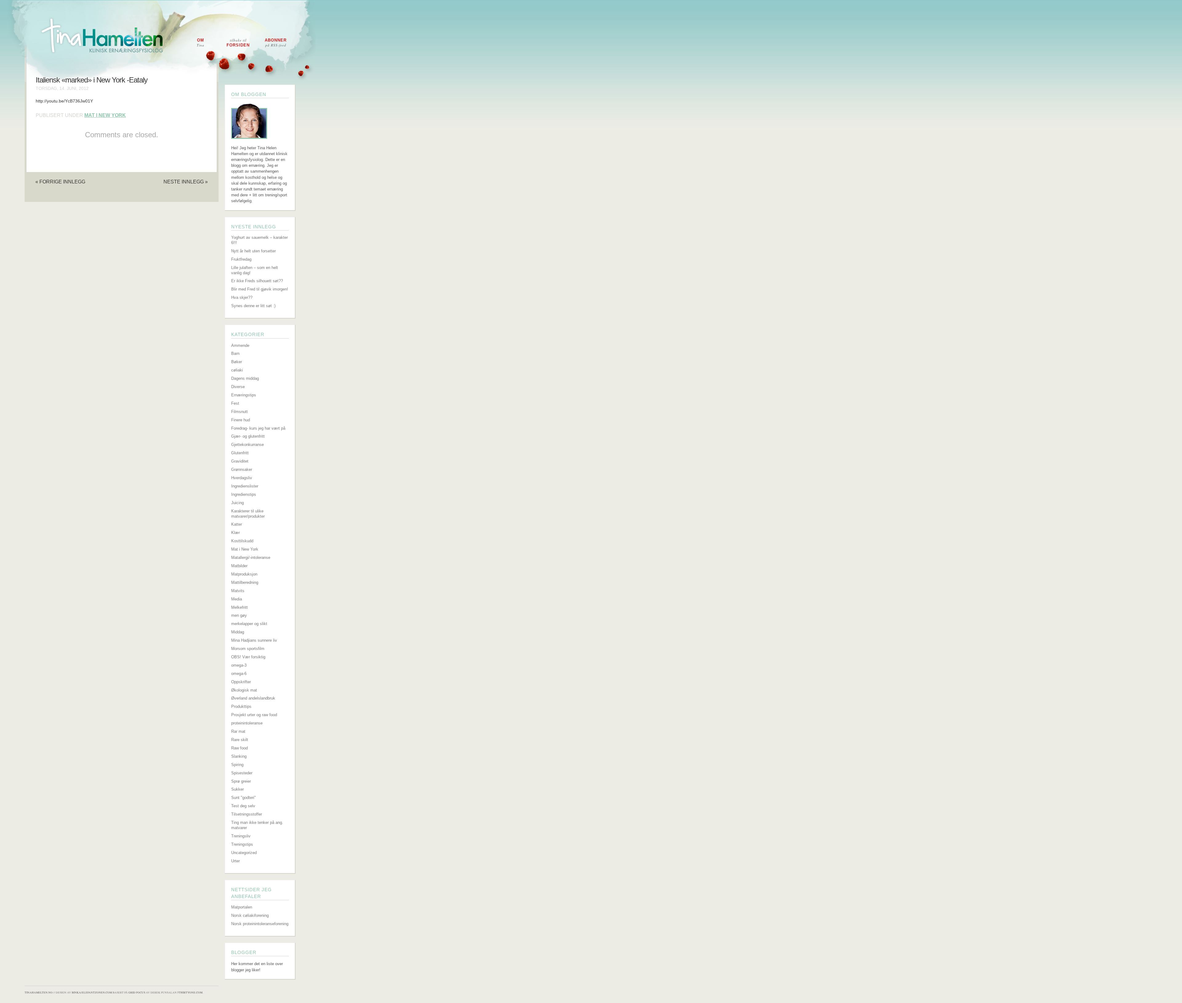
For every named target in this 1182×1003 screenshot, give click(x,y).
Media (236, 599)
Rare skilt (239, 739)
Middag (237, 632)
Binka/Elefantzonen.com (92, 992)
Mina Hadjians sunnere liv (254, 640)
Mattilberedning (244, 582)
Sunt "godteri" (243, 797)
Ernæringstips (243, 395)
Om (200, 42)
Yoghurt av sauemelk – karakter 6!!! (259, 240)
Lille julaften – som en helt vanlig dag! (254, 270)
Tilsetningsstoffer (246, 814)
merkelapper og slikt (249, 623)
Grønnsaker (241, 469)
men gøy (239, 615)
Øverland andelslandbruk (253, 698)
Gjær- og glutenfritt (248, 436)
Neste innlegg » (185, 181)
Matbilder (239, 566)
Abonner (276, 42)
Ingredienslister (244, 486)
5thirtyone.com (190, 992)
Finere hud (240, 420)
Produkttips (241, 706)
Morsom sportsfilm (247, 648)
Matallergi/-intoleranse (250, 557)
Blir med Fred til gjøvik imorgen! (259, 289)
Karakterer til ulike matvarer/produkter (248, 514)
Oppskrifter (241, 682)
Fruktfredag (241, 259)
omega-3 (239, 665)
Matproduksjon (244, 574)
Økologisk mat (244, 690)
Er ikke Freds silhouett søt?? (257, 281)
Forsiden (238, 42)
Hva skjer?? (241, 297)
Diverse (238, 386)
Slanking (239, 756)
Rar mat (238, 731)
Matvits (237, 590)
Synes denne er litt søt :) (253, 305)
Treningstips (242, 844)
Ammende (240, 345)
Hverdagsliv (241, 477)
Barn (235, 353)
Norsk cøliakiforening (250, 915)
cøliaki (237, 370)
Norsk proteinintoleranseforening (259, 923)
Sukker (237, 789)
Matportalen (241, 907)
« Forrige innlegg (60, 181)
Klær (235, 532)
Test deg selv (243, 806)
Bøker (236, 361)
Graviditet (239, 461)
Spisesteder (241, 773)
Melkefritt (239, 607)
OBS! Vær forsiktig (248, 657)
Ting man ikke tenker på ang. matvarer (257, 825)
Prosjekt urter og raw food (254, 714)
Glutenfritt (240, 453)
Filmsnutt (239, 411)
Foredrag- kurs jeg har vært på (258, 428)
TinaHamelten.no (39, 992)
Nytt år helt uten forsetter (253, 251)
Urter (235, 861)
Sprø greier (241, 781)
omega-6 (239, 673)
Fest (235, 403)
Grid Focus (136, 992)
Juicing (237, 502)
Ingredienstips (243, 494)
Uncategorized (244, 852)
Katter (236, 524)
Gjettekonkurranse (247, 444)
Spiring (237, 764)
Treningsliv (241, 836)
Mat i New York (105, 115)
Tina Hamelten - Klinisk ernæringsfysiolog (595, 41)
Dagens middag (245, 378)
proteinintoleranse (247, 723)
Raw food (239, 748)
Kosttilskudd (242, 541)
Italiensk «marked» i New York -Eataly (91, 80)
